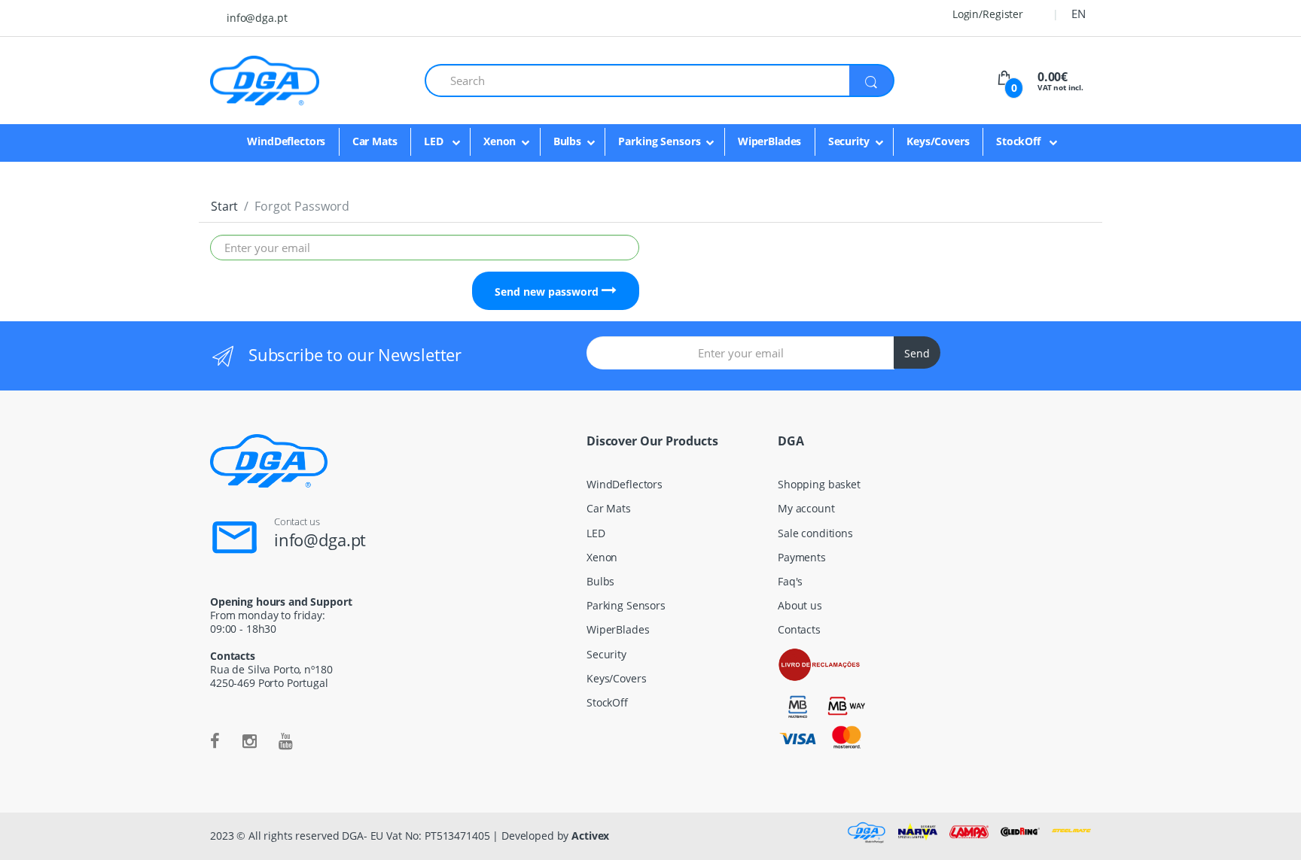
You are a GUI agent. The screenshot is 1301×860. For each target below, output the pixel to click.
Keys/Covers (937, 141)
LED (435, 141)
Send (917, 353)
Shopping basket (819, 484)
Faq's (790, 581)
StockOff (1020, 141)
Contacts (799, 629)
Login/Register (986, 14)
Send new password (548, 291)
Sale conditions (815, 533)
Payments (802, 557)
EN (1078, 13)
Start (224, 206)
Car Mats (375, 141)
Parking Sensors (659, 141)
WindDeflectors (286, 141)
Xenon (499, 141)
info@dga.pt (257, 18)
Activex (590, 835)
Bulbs (567, 141)
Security (849, 141)
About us (800, 605)
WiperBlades (769, 141)
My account (806, 508)
